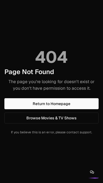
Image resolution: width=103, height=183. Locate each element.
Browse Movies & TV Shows (51, 118)
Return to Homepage (51, 103)
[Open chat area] (92, 172)
